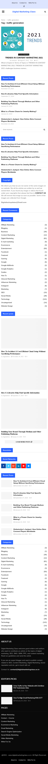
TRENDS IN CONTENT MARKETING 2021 (24, 58)
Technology (5, 299)
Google (4, 262)
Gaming (4, 259)
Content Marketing (24, 54)
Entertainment (6, 248)
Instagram (5, 286)
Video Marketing (7, 738)
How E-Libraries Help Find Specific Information (19, 94)
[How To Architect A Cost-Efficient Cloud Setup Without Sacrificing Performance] (24, 333)
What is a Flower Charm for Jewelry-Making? (19, 111)
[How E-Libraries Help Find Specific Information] (24, 374)
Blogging (4, 228)
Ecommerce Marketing (9, 725)
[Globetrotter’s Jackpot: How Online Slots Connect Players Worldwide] (6, 532)
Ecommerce (5, 245)
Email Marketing (7, 728)
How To (4, 275)
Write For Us (32, 3)
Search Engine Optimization (11, 731)
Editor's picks (9, 679)
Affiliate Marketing (7, 225)
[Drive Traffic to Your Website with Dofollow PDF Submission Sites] (6, 688)
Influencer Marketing (8, 282)
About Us (15, 3)
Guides (3, 272)
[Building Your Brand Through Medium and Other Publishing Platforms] (24, 414)
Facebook (5, 252)
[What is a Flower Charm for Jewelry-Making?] (6, 519)
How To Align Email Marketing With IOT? (27, 698)
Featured (4, 255)
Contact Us (23, 3)
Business (4, 232)
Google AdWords (7, 265)
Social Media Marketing (9, 735)
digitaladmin (6, 356)
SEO (3, 292)
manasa (14, 60)
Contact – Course (7, 718)
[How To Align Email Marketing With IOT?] (6, 700)
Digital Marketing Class (24, 12)
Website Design (7, 306)
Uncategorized (6, 302)
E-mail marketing (7, 242)
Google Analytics (7, 269)
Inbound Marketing (8, 279)
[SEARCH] (44, 129)
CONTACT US (40, 193)
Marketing (5, 289)
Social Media (6, 296)
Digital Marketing (7, 238)
